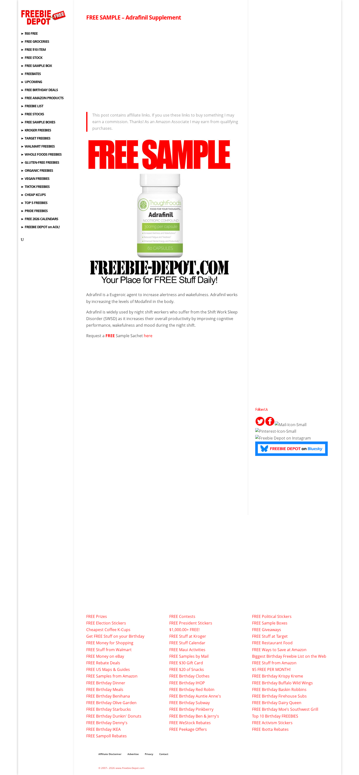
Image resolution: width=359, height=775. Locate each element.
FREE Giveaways (266, 629)
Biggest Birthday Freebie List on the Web (289, 656)
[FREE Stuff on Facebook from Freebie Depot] (270, 424)
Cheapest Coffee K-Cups (108, 629)
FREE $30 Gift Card (186, 663)
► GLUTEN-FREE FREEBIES (40, 163)
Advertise (133, 754)
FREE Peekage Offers (188, 729)
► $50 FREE (29, 34)
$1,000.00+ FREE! (184, 629)
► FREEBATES (31, 74)
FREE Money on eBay (105, 656)
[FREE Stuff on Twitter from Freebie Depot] (260, 424)
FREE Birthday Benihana (108, 696)
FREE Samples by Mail (189, 656)
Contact (163, 754)
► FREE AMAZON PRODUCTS (42, 98)
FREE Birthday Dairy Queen (276, 702)
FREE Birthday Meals (104, 689)
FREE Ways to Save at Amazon (279, 649)
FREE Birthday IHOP (187, 683)
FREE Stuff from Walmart (109, 649)
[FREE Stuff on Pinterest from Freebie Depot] (275, 431)
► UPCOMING (31, 82)
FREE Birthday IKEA (103, 729)
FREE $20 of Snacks (186, 669)
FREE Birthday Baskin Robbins (279, 689)
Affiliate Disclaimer (109, 754)
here (148, 335)
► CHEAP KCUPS (33, 195)
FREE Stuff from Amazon (274, 663)
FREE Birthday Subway (189, 702)
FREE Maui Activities (187, 649)
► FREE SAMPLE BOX (36, 66)
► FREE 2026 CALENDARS (39, 219)
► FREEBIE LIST (32, 106)
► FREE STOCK (31, 58)
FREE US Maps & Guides (108, 669)
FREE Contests (182, 616)
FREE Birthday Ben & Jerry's (194, 716)
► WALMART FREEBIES (38, 147)
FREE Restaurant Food (272, 643)
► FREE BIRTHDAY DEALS (39, 90)
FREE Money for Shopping (109, 643)
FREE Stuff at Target (270, 636)
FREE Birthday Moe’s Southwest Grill (285, 709)
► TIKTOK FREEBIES (35, 187)
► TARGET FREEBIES (35, 138)
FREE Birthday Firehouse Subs (279, 696)
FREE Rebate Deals (103, 663)
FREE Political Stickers (272, 616)
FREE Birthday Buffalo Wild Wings (282, 683)
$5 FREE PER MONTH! (271, 669)
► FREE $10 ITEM (33, 50)
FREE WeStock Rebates (190, 722)
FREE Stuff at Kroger (187, 636)
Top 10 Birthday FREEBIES (275, 716)
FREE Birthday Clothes (189, 676)
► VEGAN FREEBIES (35, 179)
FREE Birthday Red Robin (191, 689)
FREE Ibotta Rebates (270, 729)
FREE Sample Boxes (269, 623)
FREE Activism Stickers (272, 722)
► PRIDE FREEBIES (34, 211)
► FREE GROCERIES (35, 42)
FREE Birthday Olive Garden (111, 702)
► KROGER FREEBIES (36, 130)
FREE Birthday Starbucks (108, 709)
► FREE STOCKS (32, 114)
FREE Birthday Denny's (106, 722)
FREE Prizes (96, 616)
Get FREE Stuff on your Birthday (115, 636)
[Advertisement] (163, 65)
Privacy (149, 754)
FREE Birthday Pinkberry (191, 709)
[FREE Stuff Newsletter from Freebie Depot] (290, 424)
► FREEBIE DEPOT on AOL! (40, 227)
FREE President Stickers (190, 623)
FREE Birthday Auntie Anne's (195, 696)
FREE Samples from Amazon (111, 676)
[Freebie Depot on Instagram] (283, 438)
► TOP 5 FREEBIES (34, 203)
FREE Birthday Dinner (105, 683)
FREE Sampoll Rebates (106, 736)
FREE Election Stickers (106, 623)
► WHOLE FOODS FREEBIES (41, 155)
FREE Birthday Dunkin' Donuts (113, 716)
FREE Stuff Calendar (187, 643)
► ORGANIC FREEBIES (37, 171)
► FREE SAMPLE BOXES (38, 122)
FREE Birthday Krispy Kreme (277, 676)
